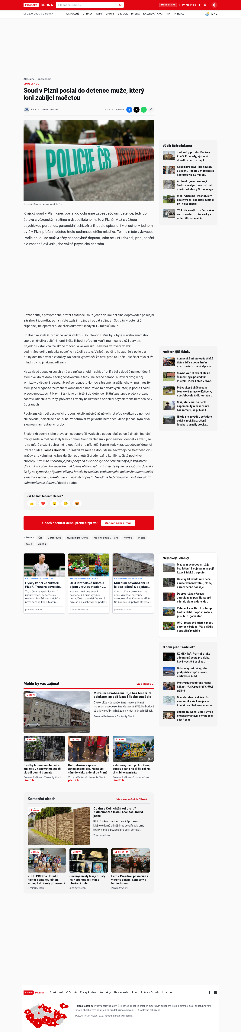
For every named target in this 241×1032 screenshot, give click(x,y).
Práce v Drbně (150, 992)
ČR (40, 537)
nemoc (128, 537)
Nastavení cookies (125, 992)
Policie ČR (56, 204)
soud (29, 544)
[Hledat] (120, 5)
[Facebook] (199, 4)
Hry (168, 13)
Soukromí (56, 992)
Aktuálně (72, 13)
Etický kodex (88, 992)
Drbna (135, 13)
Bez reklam (168, 4)
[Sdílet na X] (136, 110)
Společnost (44, 79)
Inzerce (179, 13)
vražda (42, 544)
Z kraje (123, 13)
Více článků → (145, 684)
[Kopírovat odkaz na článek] (151, 110)
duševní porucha (77, 537)
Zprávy (88, 13)
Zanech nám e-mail (118, 522)
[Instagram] (205, 4)
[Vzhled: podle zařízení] (214, 5)
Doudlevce (54, 537)
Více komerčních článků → (133, 799)
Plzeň (141, 537)
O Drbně (71, 992)
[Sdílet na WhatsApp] (144, 110)
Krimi (99, 13)
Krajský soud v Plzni (106, 537)
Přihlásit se (189, 5)
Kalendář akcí (152, 13)
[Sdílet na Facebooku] (129, 110)
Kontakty (105, 992)
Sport (110, 13)
